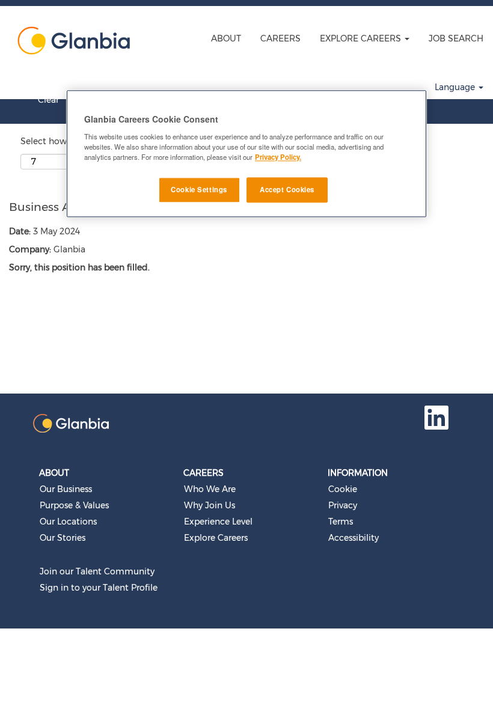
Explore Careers (216, 538)
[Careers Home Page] (69, 40)
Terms (340, 521)
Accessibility (353, 538)
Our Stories (62, 538)
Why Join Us (209, 505)
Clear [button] (48, 99)
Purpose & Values (74, 505)
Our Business (66, 489)
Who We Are (210, 489)
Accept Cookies (287, 189)
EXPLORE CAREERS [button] (361, 38)
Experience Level (218, 521)
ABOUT (226, 38)
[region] (246, 154)
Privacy (342, 505)
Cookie (342, 489)
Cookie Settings (199, 189)
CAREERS (280, 38)
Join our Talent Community (97, 571)
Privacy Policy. (278, 157)
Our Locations (68, 521)
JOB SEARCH (456, 38)
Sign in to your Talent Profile (99, 587)
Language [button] (456, 87)
